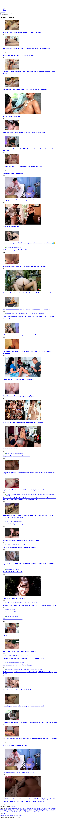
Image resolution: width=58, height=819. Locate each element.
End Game (12, 810)
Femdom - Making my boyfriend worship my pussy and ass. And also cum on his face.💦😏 (29, 243)
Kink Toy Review (8, 809)
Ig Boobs (33, 811)
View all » (37, 811)
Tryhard (18, 811)
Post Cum (14, 808)
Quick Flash (50, 809)
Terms (8, 815)
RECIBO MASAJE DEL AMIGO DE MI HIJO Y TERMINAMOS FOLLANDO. (26, 309)
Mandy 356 (31, 809)
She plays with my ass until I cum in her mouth (16, 456)
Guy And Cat (31, 810)
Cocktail (48, 808)
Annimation (29, 808)
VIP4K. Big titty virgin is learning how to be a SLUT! (18, 524)
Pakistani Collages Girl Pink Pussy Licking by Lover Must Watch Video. (24, 658)
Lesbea (30, 811)
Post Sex (38, 808)
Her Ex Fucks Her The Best (11, 449)
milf (3, 9)
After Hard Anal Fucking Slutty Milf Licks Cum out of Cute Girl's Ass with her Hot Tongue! (29, 605)
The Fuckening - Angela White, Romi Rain (15, 250)
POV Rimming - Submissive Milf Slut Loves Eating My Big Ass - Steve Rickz (25, 89)
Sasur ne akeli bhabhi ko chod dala (13, 173)
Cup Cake (22, 810)
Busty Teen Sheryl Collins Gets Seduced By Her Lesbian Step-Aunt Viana (24, 132)
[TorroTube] (2, 12)
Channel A (35, 809)
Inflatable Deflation (3, 810)
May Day (5, 635)
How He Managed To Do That (11, 116)
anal (3, 5)
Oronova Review (9, 808)
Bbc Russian (39, 809)
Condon (52, 810)
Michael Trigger (53, 808)
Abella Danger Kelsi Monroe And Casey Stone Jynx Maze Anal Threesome (24, 266)
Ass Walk (49, 810)
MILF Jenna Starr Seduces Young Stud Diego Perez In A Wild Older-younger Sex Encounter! (30, 292)
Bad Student (39, 810)
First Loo (13, 809)
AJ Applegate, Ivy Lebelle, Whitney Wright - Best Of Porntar (20, 200)
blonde (4, 7)
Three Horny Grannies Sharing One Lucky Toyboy (17, 689)
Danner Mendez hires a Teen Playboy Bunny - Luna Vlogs (19, 651)
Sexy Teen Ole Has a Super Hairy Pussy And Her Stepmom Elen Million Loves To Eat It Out (30, 738)
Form (54, 809)
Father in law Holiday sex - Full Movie (14, 598)
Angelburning (22, 811)
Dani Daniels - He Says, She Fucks (12, 572)
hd (3, 4)
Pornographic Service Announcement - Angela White (18, 379)
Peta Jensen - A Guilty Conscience (12, 619)
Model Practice (33, 808)
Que (23, 808)
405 (46, 808)
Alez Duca (18, 810)
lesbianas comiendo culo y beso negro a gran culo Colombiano (21, 335)
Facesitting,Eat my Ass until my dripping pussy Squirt (18, 396)
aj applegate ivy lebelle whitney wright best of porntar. (18, 772)
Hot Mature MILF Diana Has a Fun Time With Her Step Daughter (22, 32)
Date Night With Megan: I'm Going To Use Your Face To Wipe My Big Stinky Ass (26, 48)
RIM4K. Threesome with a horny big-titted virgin (17, 665)
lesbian (4, 8)
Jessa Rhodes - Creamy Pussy (11, 226)
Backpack (20, 809)
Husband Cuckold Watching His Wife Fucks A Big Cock (19, 55)
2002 (42, 808)
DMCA (17, 815)
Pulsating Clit (44, 810)
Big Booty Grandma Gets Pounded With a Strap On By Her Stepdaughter (24, 490)
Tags (5, 815)
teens (4, 2)
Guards (1, 809)
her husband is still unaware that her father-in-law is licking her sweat (23, 422)
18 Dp (9, 810)
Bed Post (24, 809)
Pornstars (2, 815)
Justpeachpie (26, 810)
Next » (13, 806)
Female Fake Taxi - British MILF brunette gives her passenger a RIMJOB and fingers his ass (30, 722)
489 (44, 808)
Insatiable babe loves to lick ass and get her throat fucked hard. (21, 540)
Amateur (4, 3)
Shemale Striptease (10, 811)
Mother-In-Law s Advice (10, 612)
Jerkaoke (35, 810)
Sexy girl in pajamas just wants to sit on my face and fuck (19, 547)
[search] (11, 13)
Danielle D (27, 811)
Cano (4, 809)
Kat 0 (15, 810)
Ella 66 (27, 809)
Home (1, 14)
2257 (14, 815)
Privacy (11, 815)
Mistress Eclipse (45, 809)
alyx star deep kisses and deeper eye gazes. (15, 745)
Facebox (17, 809)
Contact (20, 815)
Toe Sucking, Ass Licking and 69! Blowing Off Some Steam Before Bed (23, 706)
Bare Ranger (5, 811)
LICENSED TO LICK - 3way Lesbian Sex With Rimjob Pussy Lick (22, 166)
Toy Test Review (19, 808)
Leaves (25, 808)
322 (40, 808)
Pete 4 (15, 811)
